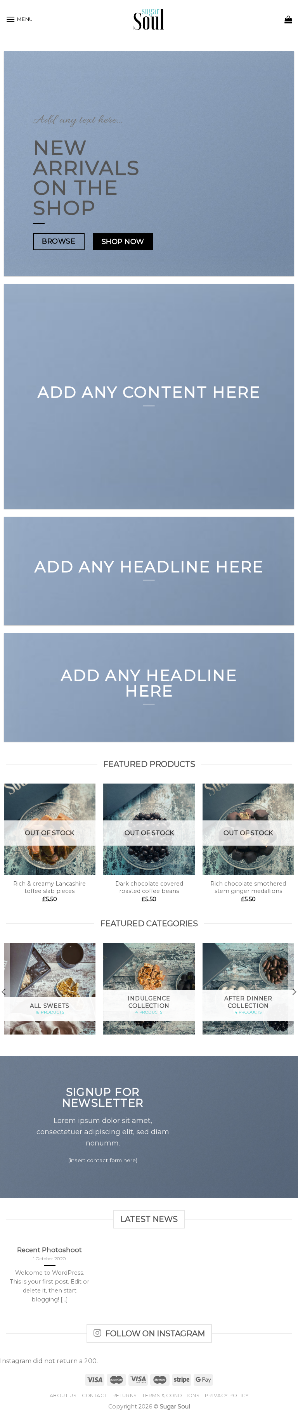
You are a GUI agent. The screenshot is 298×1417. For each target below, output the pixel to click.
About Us (63, 1395)
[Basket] (288, 19)
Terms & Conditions (170, 1395)
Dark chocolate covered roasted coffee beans (149, 887)
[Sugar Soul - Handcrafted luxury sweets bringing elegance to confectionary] (149, 19)
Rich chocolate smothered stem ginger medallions (248, 887)
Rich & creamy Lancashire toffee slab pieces (49, 887)
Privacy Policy (227, 1395)
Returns (125, 1395)
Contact (94, 1395)
